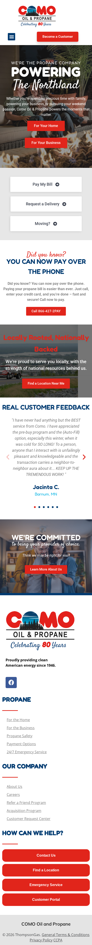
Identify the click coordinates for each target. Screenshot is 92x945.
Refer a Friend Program (26, 802)
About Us (14, 786)
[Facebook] (11, 682)
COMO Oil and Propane (46, 924)
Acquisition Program (24, 810)
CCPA (57, 940)
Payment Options (21, 743)
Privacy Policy (41, 940)
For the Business (21, 727)
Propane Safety (19, 735)
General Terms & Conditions (66, 934)
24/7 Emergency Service (27, 751)
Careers (13, 794)
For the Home (18, 719)
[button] (11, 36)
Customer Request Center (28, 818)
